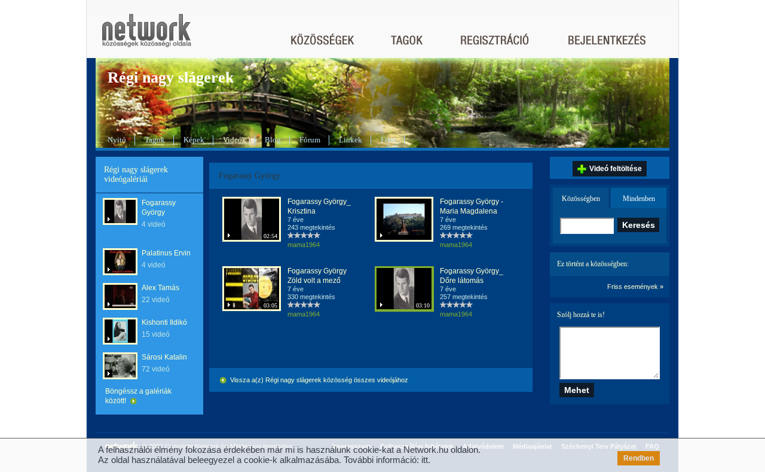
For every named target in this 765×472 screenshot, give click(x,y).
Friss (388, 139)
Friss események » (635, 286)
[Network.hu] (146, 36)
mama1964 (303, 244)
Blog (273, 139)
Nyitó (117, 139)
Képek (193, 139)
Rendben (638, 458)
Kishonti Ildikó (164, 322)
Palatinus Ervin (166, 253)
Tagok (155, 139)
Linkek (350, 139)
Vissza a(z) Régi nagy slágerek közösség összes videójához (318, 379)
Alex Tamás (160, 288)
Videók (234, 139)
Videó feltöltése (615, 169)
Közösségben (581, 198)
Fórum (309, 139)
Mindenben (639, 198)
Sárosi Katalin (164, 357)
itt (424, 460)
